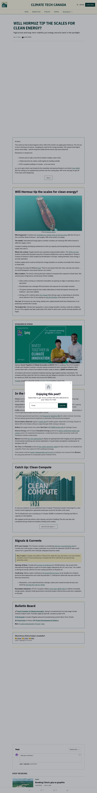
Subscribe (62, 405)
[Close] (70, 383)
